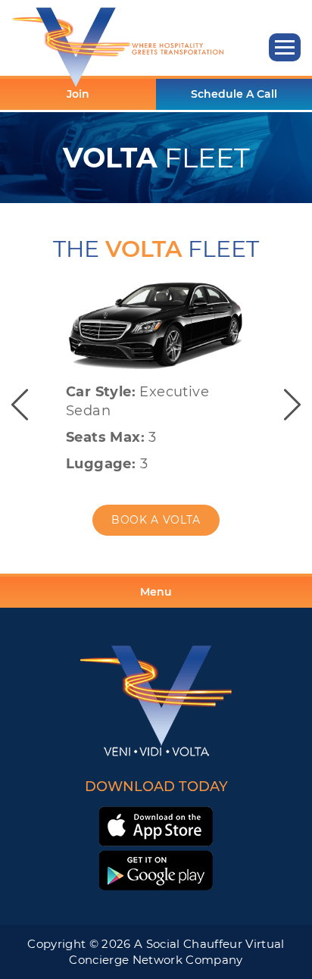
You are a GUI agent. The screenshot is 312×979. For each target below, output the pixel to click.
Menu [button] (156, 592)
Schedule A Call (234, 94)
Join (78, 94)
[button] (285, 47)
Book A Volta (156, 520)
